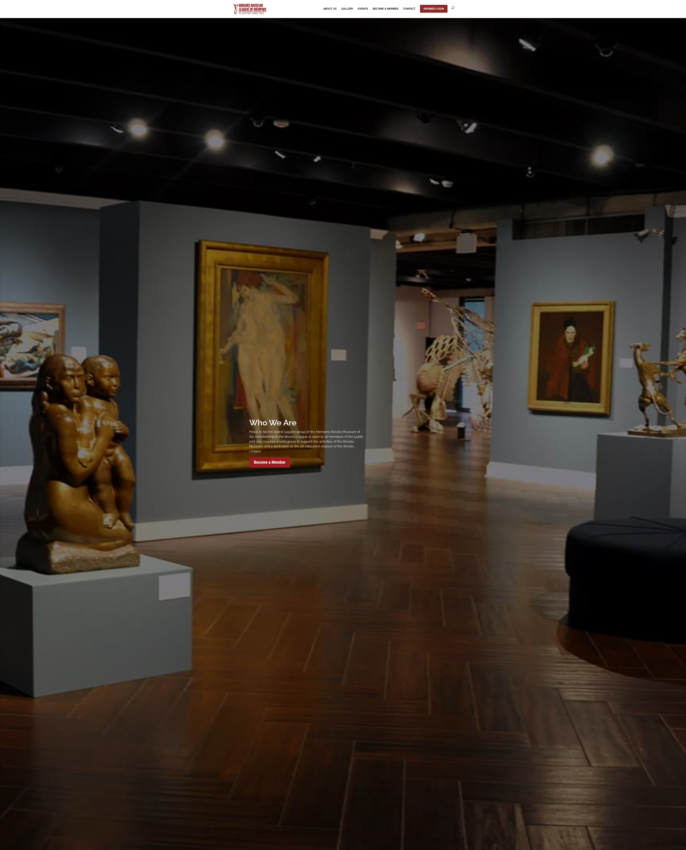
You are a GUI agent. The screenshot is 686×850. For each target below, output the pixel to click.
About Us (330, 9)
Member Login (434, 8)
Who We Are (273, 422)
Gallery (347, 9)
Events (363, 9)
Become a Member (385, 9)
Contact (409, 9)
